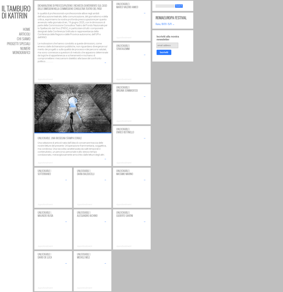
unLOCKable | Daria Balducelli (85, 172)
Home (26, 29)
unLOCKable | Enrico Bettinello (125, 130)
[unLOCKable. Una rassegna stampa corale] (72, 132)
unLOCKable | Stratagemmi (123, 47)
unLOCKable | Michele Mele (83, 255)
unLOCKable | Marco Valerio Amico (127, 5)
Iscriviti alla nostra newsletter (168, 38)
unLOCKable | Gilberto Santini (124, 214)
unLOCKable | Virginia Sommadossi (127, 88)
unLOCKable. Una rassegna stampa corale (60, 138)
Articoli (24, 33)
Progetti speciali (18, 43)
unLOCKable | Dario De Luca (45, 255)
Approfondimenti (45, 79)
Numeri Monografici (21, 50)
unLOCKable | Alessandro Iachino (87, 214)
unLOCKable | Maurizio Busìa (45, 214)
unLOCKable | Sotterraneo (44, 172)
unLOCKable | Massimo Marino (124, 172)
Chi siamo (23, 38)
